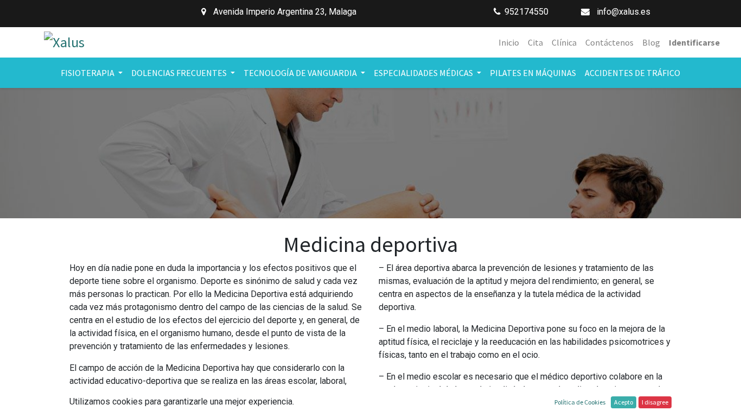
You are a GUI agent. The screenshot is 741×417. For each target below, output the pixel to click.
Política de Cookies (579, 402)
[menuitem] (508, 42)
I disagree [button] (655, 402)
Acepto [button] (623, 402)
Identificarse (694, 42)
